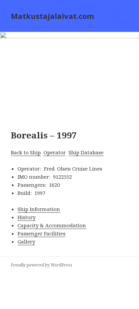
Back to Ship (26, 152)
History (26, 217)
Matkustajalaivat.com (52, 16)
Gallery (26, 241)
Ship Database (86, 152)
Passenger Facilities (41, 233)
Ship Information (39, 209)
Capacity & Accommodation (52, 225)
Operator (55, 152)
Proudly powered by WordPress (41, 265)
